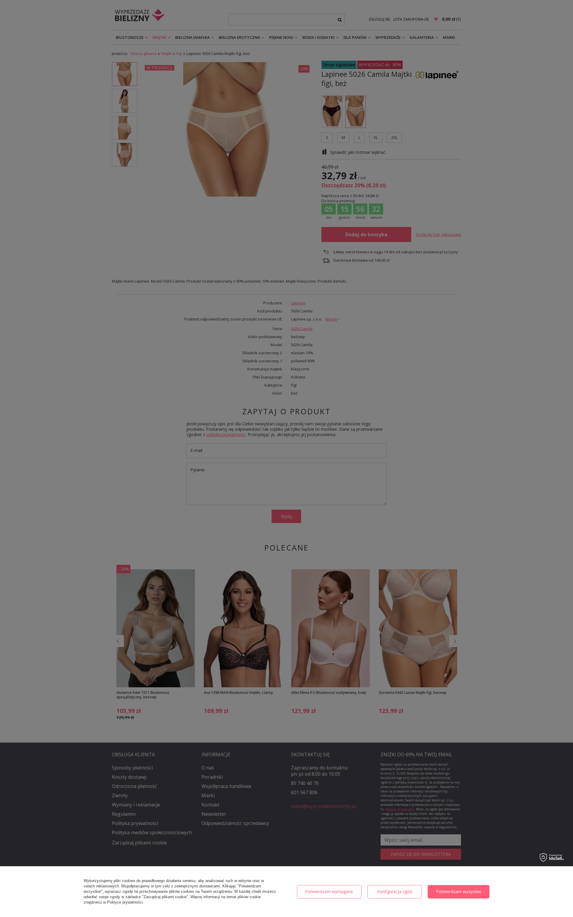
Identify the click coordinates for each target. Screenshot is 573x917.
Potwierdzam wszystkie (458, 891)
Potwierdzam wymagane (329, 891)
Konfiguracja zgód (394, 891)
